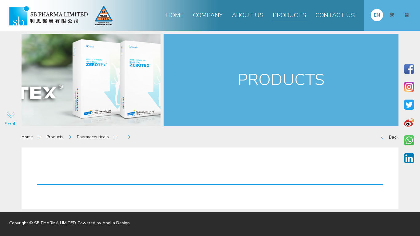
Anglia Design (116, 223)
